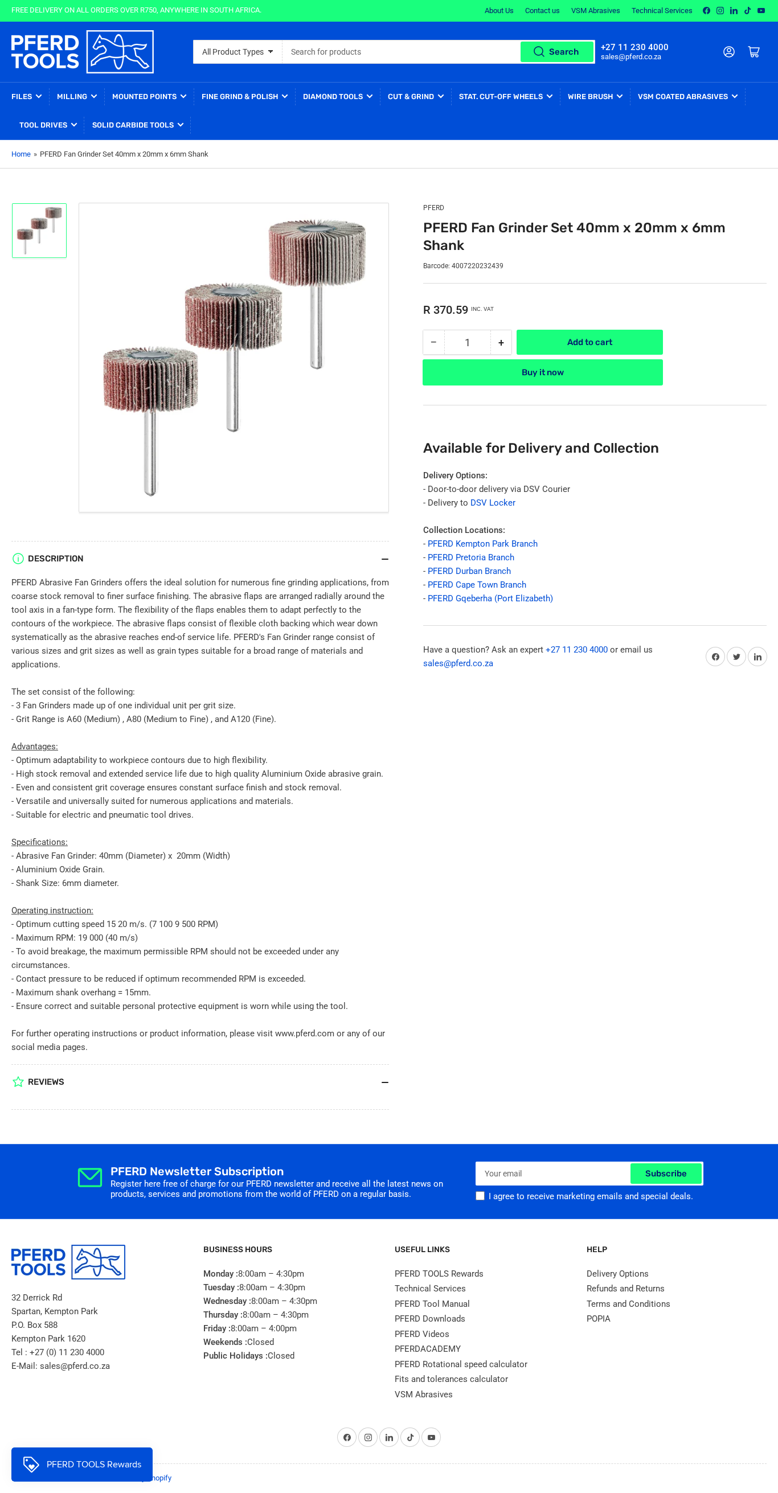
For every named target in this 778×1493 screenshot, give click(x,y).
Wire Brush (590, 96)
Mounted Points (144, 96)
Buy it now (543, 372)
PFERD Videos (422, 1334)
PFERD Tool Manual (432, 1304)
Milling (72, 96)
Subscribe (666, 1173)
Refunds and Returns (626, 1288)
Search (564, 52)
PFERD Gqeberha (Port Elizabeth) (490, 598)
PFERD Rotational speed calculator (461, 1364)
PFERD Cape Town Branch (477, 585)
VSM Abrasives (595, 10)
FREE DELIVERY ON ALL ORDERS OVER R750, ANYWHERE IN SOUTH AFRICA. (136, 10)
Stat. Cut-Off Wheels (501, 96)
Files (21, 96)
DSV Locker (492, 503)
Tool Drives (43, 125)
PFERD (433, 208)
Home (21, 154)
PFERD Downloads (430, 1319)
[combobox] (438, 52)
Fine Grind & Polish (240, 96)
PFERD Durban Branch (469, 571)
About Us (499, 10)
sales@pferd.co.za (458, 663)
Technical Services (662, 10)
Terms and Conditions (628, 1304)
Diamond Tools (333, 96)
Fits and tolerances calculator (451, 1379)
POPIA (599, 1319)
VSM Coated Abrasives (683, 96)
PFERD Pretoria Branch (471, 557)
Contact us (542, 10)
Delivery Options (618, 1274)
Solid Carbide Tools (133, 125)
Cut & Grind (411, 96)
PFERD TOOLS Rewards (439, 1274)
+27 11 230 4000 (577, 650)
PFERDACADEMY (428, 1349)
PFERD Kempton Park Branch (483, 544)
